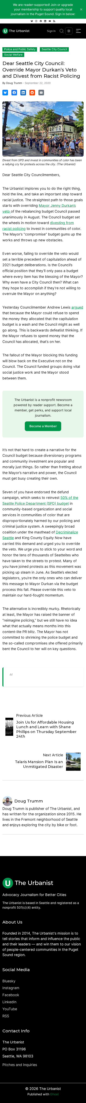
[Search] (62, 31)
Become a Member (43, 426)
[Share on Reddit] (32, 92)
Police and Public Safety (19, 49)
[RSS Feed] (54, 21)
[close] (81, 9)
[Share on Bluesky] (5, 92)
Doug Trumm (14, 83)
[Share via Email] (41, 92)
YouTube (9, 1009)
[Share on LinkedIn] (23, 92)
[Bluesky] (31, 21)
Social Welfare (13, 54)
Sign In (51, 31)
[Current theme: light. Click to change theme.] (68, 31)
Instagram (10, 988)
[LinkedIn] (45, 21)
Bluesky (8, 981)
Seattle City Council (54, 49)
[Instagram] (36, 21)
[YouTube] (49, 21)
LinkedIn (9, 1002)
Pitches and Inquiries (19, 1065)
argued (77, 307)
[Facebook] (40, 21)
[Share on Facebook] (14, 92)
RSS (5, 1016)
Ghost (54, 1094)
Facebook (10, 995)
